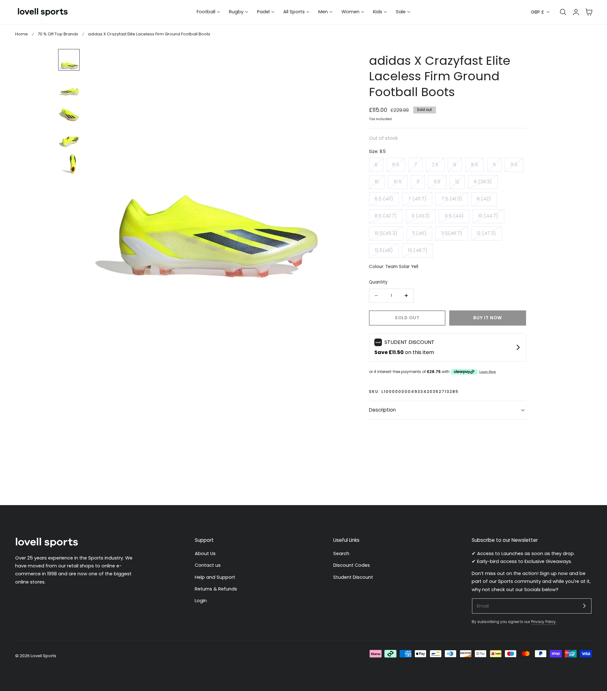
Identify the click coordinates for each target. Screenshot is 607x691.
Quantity (378, 282)
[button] (589, 12)
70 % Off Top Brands (58, 34)
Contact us (208, 565)
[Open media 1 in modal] (316, 60)
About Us (205, 553)
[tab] (69, 59)
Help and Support (215, 577)
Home (21, 34)
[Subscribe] (584, 605)
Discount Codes (351, 565)
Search (341, 553)
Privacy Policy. (543, 621)
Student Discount (353, 577)
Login (201, 600)
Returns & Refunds (216, 589)
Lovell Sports (43, 655)
